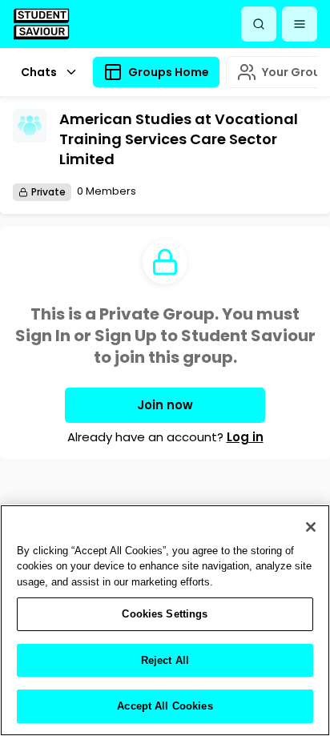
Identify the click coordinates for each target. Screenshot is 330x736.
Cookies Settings (164, 614)
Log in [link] (245, 436)
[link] (41, 23)
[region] (165, 620)
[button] (299, 24)
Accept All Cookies (164, 706)
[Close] (310, 527)
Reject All (165, 660)
